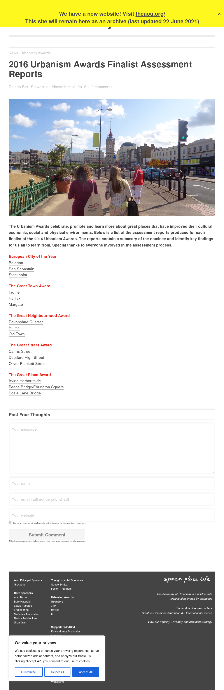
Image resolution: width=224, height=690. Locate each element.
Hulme (14, 327)
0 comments (101, 86)
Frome (14, 292)
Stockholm (18, 274)
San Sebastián (21, 268)
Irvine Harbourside (25, 380)
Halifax (15, 298)
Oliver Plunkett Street (27, 363)
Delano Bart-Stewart (26, 86)
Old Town (17, 333)
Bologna (16, 262)
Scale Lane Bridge (25, 393)
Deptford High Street (26, 357)
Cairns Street (20, 351)
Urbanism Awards (35, 52)
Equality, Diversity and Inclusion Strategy (186, 622)
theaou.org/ (150, 13)
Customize (28, 672)
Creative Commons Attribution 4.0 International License (177, 613)
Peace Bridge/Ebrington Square (36, 386)
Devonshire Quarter (26, 321)
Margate (16, 304)
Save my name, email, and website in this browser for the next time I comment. (49, 522)
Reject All (57, 672)
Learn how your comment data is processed (66, 541)
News (13, 52)
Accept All (86, 672)
